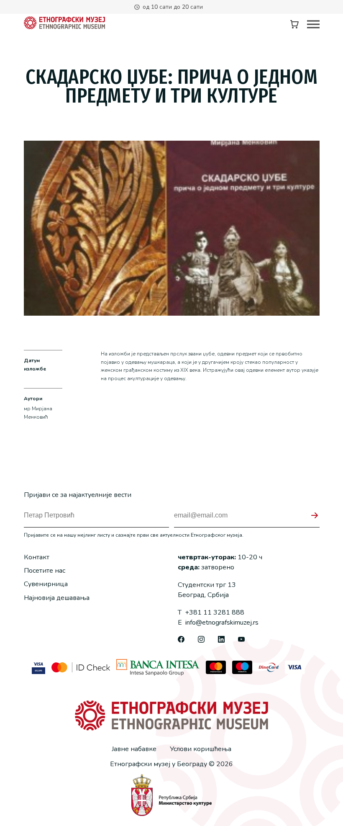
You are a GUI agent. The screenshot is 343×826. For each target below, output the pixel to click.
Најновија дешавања (57, 597)
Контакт (36, 557)
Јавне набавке (134, 749)
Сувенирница (46, 584)
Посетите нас (44, 570)
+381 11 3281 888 (211, 612)
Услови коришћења (200, 749)
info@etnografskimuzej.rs (218, 622)
